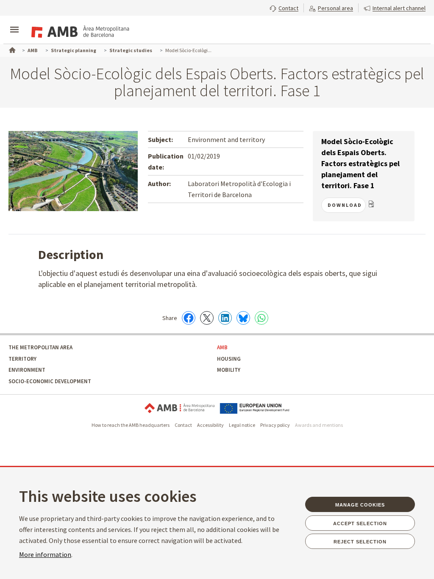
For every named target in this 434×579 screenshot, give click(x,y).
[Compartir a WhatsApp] (261, 318)
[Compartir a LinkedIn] (225, 318)
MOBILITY (228, 369)
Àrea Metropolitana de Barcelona (179, 408)
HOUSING (229, 358)
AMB (222, 347)
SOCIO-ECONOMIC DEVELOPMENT (49, 381)
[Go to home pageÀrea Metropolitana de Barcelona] (79, 30)
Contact (183, 425)
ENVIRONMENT (26, 369)
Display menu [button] (14, 22)
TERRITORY (22, 358)
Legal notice (242, 425)
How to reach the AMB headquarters (131, 425)
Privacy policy (275, 425)
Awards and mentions (319, 425)
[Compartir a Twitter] (207, 318)
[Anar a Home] (11, 49)
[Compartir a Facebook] (188, 318)
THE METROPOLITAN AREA (40, 347)
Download (345, 205)
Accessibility (210, 425)
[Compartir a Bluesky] (243, 318)
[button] (284, 7)
